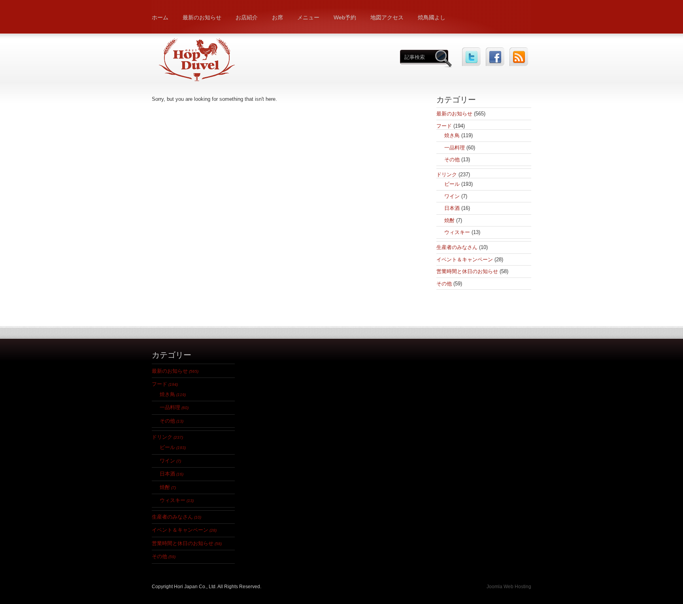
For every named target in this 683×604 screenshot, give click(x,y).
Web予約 (345, 17)
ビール (452, 184)
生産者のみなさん (456, 247)
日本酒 (452, 208)
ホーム (160, 17)
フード (444, 126)
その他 (452, 159)
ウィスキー (457, 232)
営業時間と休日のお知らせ (467, 271)
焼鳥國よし (431, 17)
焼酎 (449, 220)
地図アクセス (387, 17)
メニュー (308, 17)
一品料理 (454, 148)
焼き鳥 (452, 135)
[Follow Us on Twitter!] (471, 56)
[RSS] (518, 56)
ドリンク (446, 174)
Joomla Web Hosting (509, 586)
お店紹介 (247, 17)
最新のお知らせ (202, 17)
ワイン (452, 196)
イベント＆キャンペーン (464, 259)
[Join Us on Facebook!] (495, 56)
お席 (277, 17)
